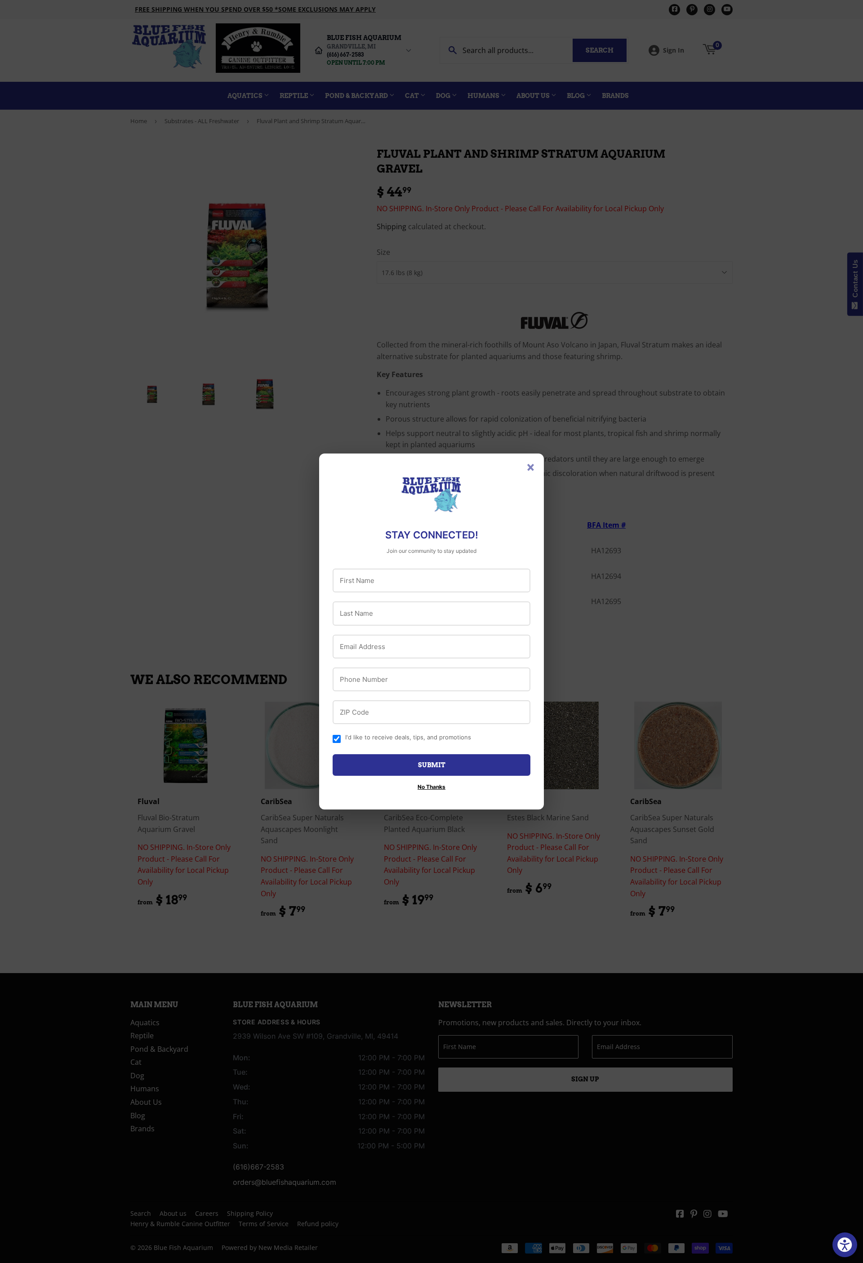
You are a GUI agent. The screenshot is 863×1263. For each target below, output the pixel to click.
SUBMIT (431, 765)
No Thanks (431, 786)
